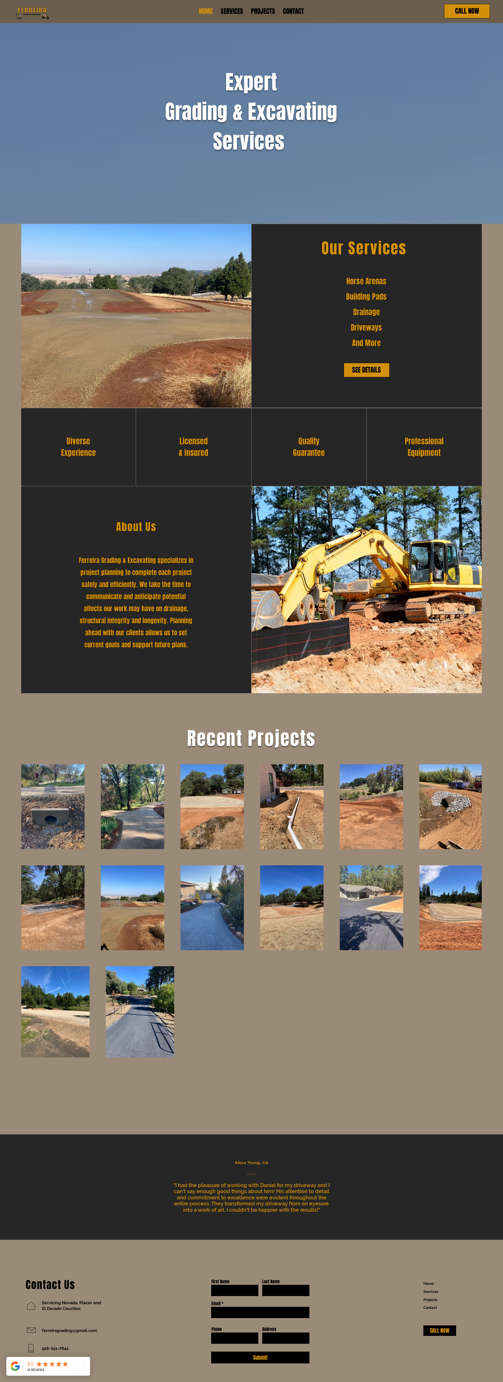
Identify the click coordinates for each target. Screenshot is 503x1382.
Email (216, 1304)
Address (269, 1329)
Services (430, 1292)
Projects (430, 1300)
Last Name (271, 1282)
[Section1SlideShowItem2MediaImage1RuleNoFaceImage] (251, 1227)
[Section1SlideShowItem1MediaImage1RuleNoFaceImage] (245, 1226)
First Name (220, 1282)
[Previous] (28, 1187)
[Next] (475, 1187)
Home (428, 1283)
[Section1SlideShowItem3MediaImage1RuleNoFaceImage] (258, 1226)
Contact (430, 1307)
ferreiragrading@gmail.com (69, 1330)
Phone (216, 1329)
